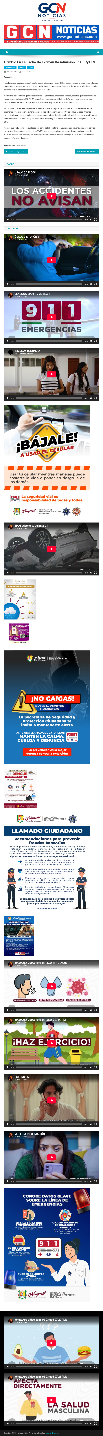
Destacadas (10, 67)
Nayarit (21, 67)
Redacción (26, 72)
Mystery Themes (52, 1433)
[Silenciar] (91, 219)
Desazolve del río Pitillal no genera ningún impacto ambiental (88, 151)
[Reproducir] (7, 219)
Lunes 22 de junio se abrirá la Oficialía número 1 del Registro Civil (18, 151)
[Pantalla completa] (95, 219)
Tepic (31, 67)
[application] (51, 195)
